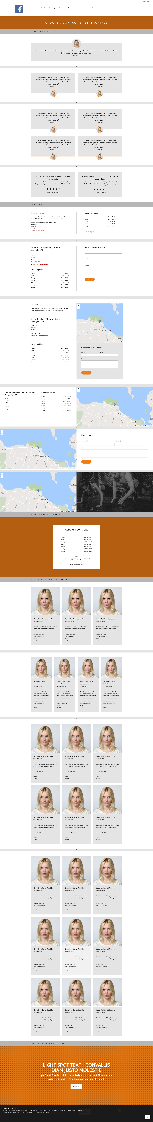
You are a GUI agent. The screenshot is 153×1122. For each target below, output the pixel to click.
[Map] (38, 449)
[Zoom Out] (78, 308)
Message (87, 265)
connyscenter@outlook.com (38, 230)
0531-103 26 (145, 1)
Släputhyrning (71, 8)
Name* (86, 252)
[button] (100, 321)
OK (147, 1117)
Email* (86, 259)
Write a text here (85, 448)
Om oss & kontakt (89, 8)
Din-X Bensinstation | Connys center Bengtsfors (52, 8)
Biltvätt (79, 8)
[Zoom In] (78, 305)
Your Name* (84, 441)
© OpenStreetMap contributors (146, 425)
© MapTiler (136, 425)
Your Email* (118, 441)
